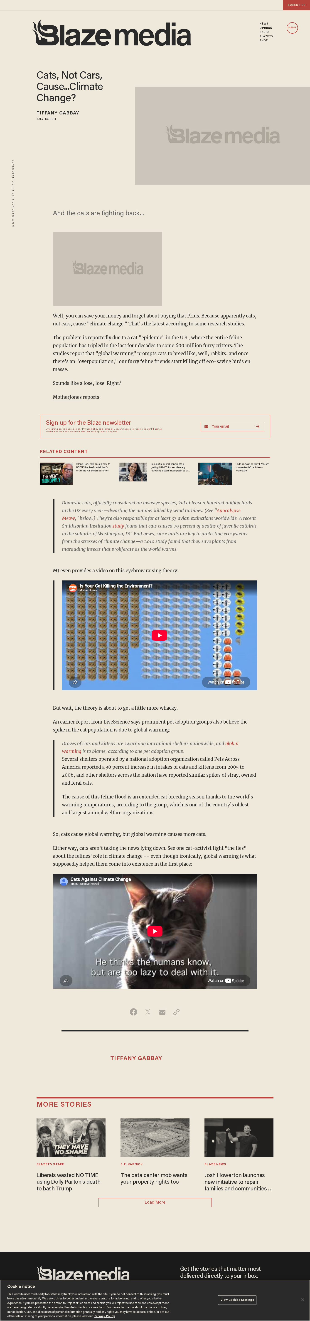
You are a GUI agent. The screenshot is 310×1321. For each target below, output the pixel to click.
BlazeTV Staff (50, 1164)
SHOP (264, 40)
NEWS (264, 23)
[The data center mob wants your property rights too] (155, 1137)
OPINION (266, 28)
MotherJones (67, 397)
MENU (292, 28)
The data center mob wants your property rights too (154, 1179)
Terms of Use (111, 429)
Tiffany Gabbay (58, 113)
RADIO (264, 32)
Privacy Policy (90, 429)
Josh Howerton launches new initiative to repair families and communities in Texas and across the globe (238, 1183)
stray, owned (241, 775)
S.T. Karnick (132, 1164)
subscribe (296, 5)
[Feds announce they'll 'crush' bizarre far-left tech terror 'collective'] (215, 473)
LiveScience (116, 722)
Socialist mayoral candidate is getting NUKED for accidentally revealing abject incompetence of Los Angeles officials (169, 467)
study (118, 526)
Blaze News (215, 1164)
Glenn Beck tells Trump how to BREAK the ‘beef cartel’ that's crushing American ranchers (93, 467)
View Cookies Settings (237, 1300)
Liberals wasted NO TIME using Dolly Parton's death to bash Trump (69, 1182)
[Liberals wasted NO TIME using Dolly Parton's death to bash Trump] (71, 1137)
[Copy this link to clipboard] (176, 1012)
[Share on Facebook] (133, 1012)
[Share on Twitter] (148, 1012)
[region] (155, 1300)
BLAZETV (266, 36)
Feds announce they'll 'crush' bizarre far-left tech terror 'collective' (252, 467)
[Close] (303, 1300)
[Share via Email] (162, 1012)
